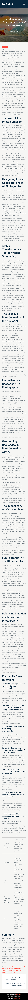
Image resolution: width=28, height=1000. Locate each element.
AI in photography (9, 966)
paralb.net (8, 4)
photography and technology (9, 972)
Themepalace (16, 998)
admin (4, 964)
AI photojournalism (18, 966)
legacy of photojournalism (15, 970)
